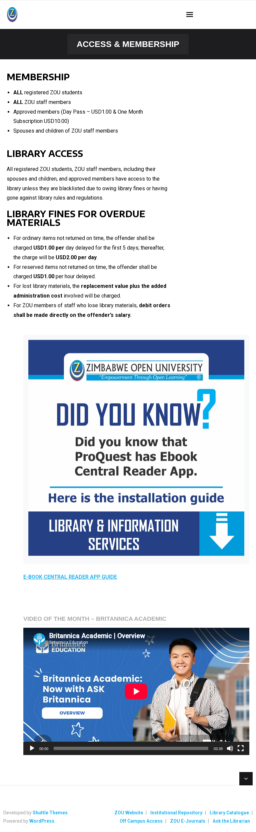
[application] (136, 691)
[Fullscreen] (240, 748)
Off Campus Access (141, 821)
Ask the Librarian (231, 821)
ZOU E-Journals (187, 821)
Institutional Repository (176, 812)
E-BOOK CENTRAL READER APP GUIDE (70, 577)
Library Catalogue (229, 812)
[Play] (32, 748)
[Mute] (230, 748)
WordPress (41, 821)
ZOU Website (128, 812)
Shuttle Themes (50, 812)
